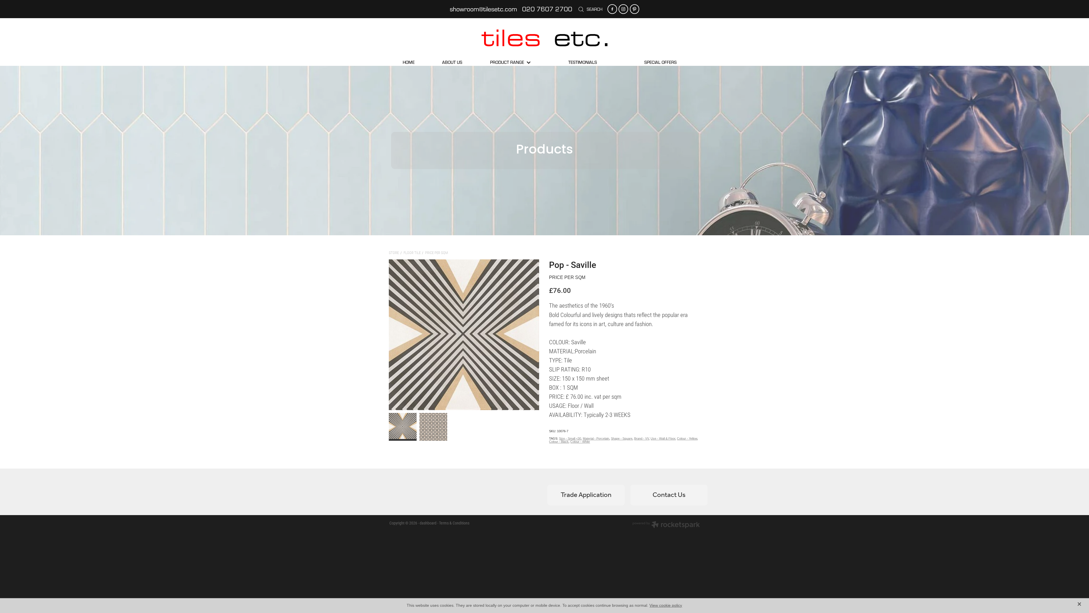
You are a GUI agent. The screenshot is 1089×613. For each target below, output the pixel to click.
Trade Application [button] (586, 495)
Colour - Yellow (687, 438)
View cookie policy (665, 605)
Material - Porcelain (596, 438)
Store (394, 252)
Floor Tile (412, 252)
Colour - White (580, 441)
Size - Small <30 (570, 438)
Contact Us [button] (669, 495)
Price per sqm (436, 252)
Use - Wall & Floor (663, 438)
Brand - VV (641, 438)
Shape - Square (621, 438)
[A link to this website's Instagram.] (623, 9)
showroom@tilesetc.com (483, 9)
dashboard (428, 523)
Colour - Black (559, 441)
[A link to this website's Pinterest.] (634, 9)
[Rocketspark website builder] (666, 525)
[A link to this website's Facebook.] (612, 9)
